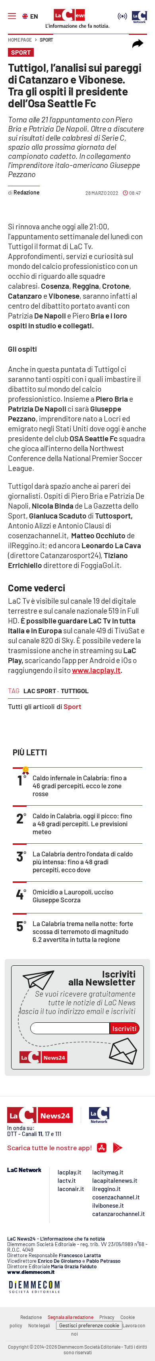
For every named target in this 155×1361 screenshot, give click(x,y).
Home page (20, 39)
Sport (46, 39)
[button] (138, 43)
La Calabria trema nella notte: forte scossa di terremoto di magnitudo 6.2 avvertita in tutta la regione (83, 931)
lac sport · (41, 690)
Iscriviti (124, 1028)
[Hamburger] (12, 16)
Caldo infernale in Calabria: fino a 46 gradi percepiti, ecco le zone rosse (80, 785)
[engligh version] (26, 15)
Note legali (39, 1325)
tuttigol (75, 690)
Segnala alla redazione (70, 1317)
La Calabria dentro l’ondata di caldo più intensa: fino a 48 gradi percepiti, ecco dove (83, 861)
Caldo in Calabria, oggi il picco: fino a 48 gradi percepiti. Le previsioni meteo (82, 823)
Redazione (31, 1317)
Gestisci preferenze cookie (89, 1325)
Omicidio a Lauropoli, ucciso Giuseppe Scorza (73, 896)
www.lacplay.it (96, 670)
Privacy (106, 1317)
